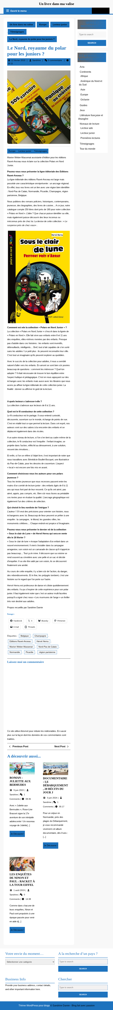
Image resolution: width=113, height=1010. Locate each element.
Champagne (40, 636)
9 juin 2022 (19, 790)
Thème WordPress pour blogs (34, 1005)
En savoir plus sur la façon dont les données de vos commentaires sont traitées (36, 735)
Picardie (29, 652)
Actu (82, 67)
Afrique (84, 76)
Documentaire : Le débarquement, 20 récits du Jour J (55, 785)
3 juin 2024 (52, 798)
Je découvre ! (17, 834)
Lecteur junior (60, 24)
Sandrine (36, 60)
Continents (85, 72)
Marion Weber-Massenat (21, 647)
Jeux (82, 110)
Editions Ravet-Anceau (20, 641)
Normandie (15, 652)
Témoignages (17, 32)
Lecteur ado (86, 128)
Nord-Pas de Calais (48, 647)
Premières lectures (90, 138)
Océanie (84, 99)
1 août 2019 (19, 890)
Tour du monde (87, 149)
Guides (83, 105)
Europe (42, 24)
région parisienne (47, 652)
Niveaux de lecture (89, 124)
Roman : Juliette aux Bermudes (20, 781)
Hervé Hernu (43, 641)
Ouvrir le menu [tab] (18, 11)
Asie (82, 89)
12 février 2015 (18, 60)
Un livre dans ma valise (56, 4)
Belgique (25, 636)
